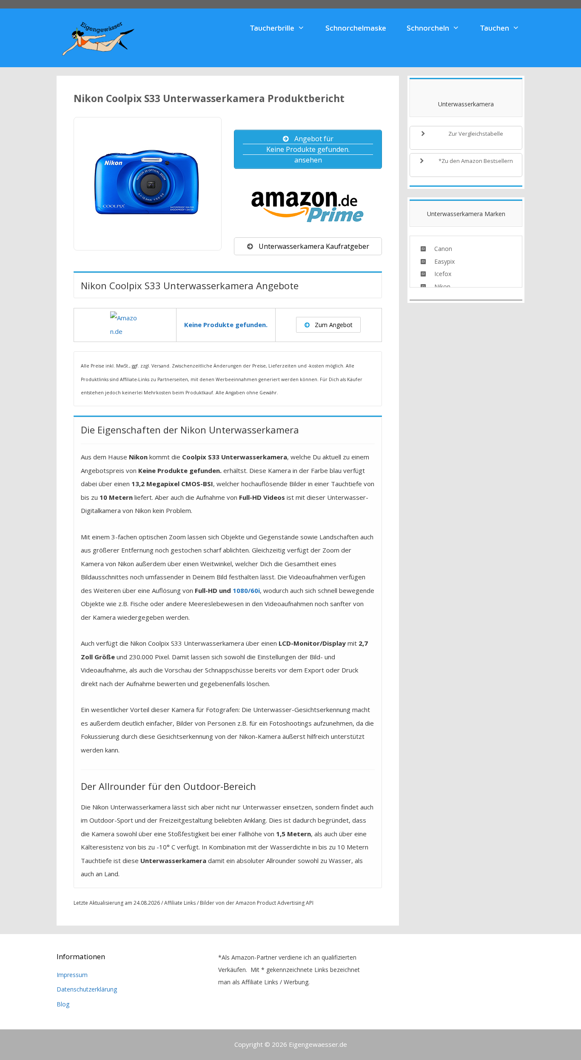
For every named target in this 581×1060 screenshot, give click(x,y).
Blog (63, 1004)
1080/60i (246, 590)
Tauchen (494, 27)
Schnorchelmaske (355, 27)
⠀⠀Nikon (438, 286)
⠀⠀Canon (439, 249)
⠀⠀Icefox (438, 274)
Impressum (72, 975)
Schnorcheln (428, 27)
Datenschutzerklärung (87, 989)
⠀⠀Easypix (440, 261)
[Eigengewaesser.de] (98, 37)
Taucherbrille (272, 27)
